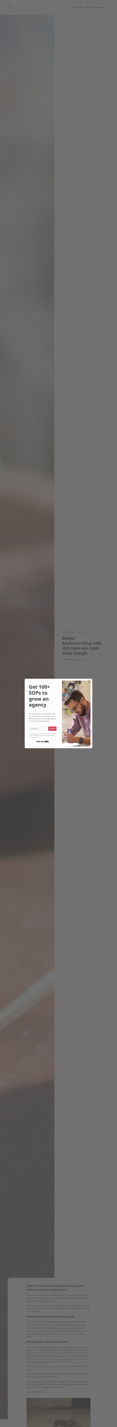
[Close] (90, 681)
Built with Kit (43, 741)
